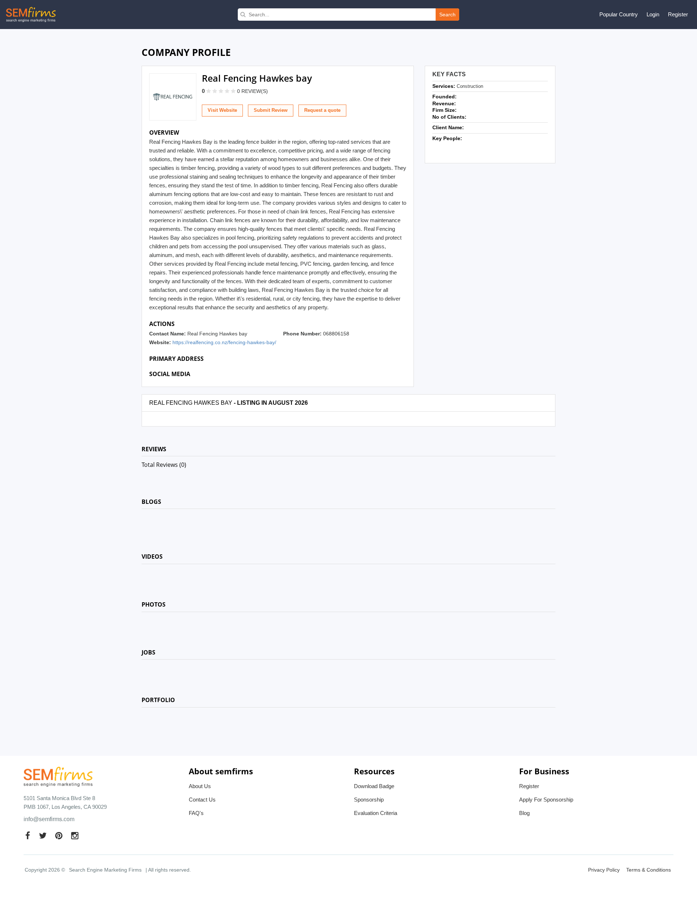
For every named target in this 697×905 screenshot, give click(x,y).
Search (447, 14)
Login (653, 14)
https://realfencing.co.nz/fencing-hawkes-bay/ (224, 342)
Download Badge (374, 786)
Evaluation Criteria (375, 813)
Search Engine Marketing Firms (105, 870)
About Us (200, 786)
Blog (524, 813)
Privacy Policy (604, 870)
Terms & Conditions (648, 870)
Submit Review (271, 110)
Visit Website (222, 110)
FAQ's (196, 813)
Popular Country (618, 14)
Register (678, 14)
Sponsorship (369, 799)
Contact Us (202, 799)
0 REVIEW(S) (252, 91)
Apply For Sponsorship (546, 799)
